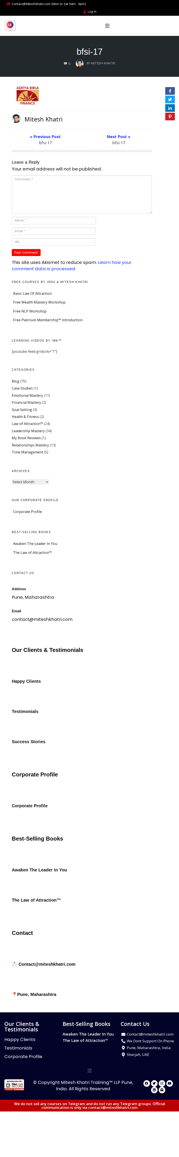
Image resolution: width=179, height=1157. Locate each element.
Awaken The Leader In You (35, 543)
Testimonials (18, 1048)
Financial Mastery (26, 402)
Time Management (27, 452)
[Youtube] (169, 1083)
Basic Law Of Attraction (32, 293)
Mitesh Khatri (43, 119)
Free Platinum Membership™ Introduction (48, 320)
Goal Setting (22, 409)
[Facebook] (146, 1083)
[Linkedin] (154, 1090)
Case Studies (22, 388)
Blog (15, 381)
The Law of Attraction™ (32, 552)
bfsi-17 (90, 51)
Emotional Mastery (27, 395)
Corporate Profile (27, 511)
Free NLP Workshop (29, 311)
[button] (107, 26)
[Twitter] (154, 1083)
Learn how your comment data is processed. (71, 265)
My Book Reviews (26, 437)
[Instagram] (162, 1083)
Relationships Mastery (30, 445)
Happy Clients (19, 1039)
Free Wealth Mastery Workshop (39, 302)
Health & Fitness (25, 416)
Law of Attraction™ (27, 423)
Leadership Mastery (28, 430)
